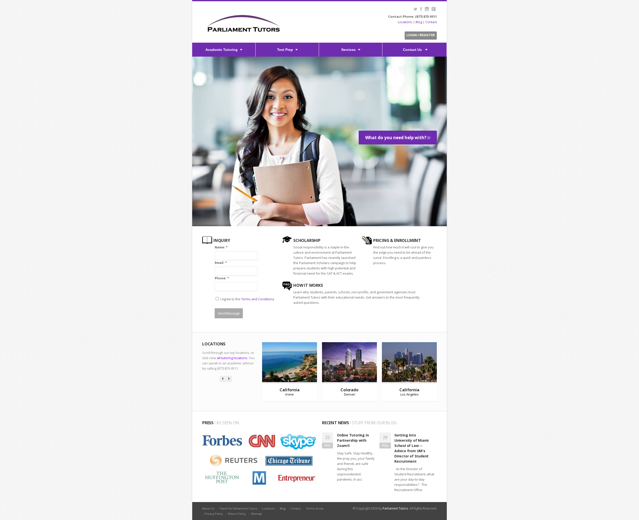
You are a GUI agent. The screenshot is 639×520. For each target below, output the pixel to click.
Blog (419, 22)
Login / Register (420, 35)
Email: (221, 262)
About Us (208, 508)
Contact (431, 22)
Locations (405, 22)
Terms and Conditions (257, 299)
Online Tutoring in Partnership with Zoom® (353, 440)
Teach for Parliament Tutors (238, 508)
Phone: (222, 278)
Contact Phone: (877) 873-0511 (412, 16)
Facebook (421, 9)
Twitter (415, 9)
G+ (433, 9)
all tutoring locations (232, 358)
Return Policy (237, 514)
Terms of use (314, 508)
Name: (221, 247)
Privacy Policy (213, 514)
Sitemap (256, 514)
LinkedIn (426, 9)
